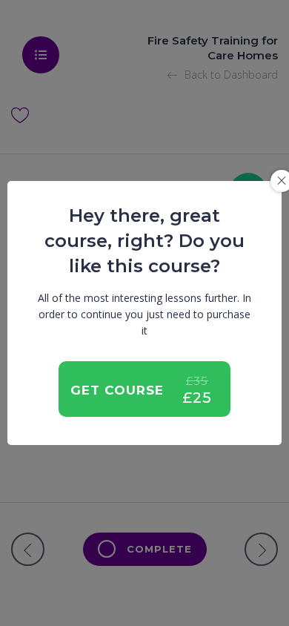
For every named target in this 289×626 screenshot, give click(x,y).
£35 (197, 381)
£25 (197, 397)
